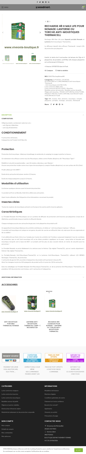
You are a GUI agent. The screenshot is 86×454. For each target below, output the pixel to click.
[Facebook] (37, 2)
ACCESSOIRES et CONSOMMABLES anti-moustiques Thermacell (62, 82)
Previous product (46, 21)
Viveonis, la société (51, 412)
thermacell (76, 100)
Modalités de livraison (52, 390)
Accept (78, 450)
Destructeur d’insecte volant (11, 408)
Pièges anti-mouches (52, 92)
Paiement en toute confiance (54, 401)
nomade (79, 99)
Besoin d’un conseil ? (51, 405)
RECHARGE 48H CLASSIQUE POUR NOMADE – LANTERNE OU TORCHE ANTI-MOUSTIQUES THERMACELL (53, 326)
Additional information (12, 277)
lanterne (64, 99)
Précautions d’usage (51, 416)
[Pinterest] (45, 2)
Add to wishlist (62, 70)
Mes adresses (6, 436)
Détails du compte (8, 429)
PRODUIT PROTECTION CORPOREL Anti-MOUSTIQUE (64, 94)
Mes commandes (7, 433)
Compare (50, 70)
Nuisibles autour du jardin (73, 90)
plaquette (48, 100)
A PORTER (68, 18)
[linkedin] (48, 2)
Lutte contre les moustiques (11, 398)
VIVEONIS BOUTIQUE (52, 95)
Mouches (70, 88)
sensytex (69, 100)
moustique (72, 99)
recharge (62, 100)
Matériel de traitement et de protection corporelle (18, 412)
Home (46, 14)
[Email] (42, 2)
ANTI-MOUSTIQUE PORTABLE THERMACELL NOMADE (11, 324)
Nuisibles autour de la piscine (54, 90)
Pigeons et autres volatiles (10, 405)
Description (7, 115)
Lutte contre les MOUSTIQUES (59, 14)
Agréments (48, 408)
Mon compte (6, 425)
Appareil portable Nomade (73, 39)
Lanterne (48, 42)
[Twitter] (39, 2)
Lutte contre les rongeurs (10, 390)
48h (50, 99)
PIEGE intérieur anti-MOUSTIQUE (55, 16)
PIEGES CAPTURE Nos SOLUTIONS (72, 92)
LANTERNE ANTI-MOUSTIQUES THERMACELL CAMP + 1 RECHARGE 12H (32, 325)
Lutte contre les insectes (10, 394)
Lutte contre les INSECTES (54, 87)
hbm (59, 99)
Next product (50, 21)
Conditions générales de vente (55, 398)
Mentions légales (50, 394)
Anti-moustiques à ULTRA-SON (54, 18)
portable (55, 100)
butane (54, 99)
